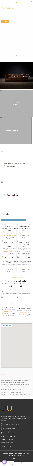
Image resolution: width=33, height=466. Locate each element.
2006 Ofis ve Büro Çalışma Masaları (9, 261)
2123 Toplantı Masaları (24, 308)
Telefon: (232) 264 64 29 (9, 428)
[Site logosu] (16, 2)
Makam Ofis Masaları (7, 232)
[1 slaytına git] (14, 55)
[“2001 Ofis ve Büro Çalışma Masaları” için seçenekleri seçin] (22, 225)
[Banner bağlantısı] (16, 75)
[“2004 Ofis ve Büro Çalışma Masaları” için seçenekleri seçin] (22, 241)
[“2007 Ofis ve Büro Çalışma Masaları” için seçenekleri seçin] (22, 257)
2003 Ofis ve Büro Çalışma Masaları (9, 245)
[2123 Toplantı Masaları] (24, 301)
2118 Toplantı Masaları (8, 307)
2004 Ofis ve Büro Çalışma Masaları (24, 245)
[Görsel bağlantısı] (7, 408)
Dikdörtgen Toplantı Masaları (8, 309)
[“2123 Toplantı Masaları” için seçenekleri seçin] (23, 304)
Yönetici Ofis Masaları (11, 232)
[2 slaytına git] (16, 55)
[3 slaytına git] (18, 55)
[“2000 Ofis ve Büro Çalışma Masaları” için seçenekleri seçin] (7, 225)
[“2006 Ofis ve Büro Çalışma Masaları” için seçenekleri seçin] (7, 257)
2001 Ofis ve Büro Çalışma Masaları (24, 229)
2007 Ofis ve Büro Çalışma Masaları (24, 261)
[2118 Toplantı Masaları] (8, 301)
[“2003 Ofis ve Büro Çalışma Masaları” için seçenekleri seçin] (7, 241)
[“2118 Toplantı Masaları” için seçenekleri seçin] (7, 303)
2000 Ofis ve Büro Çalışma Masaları (9, 229)
